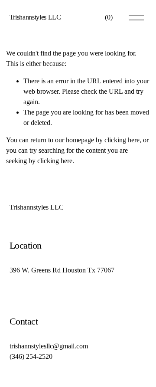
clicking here (122, 140)
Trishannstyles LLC (35, 17)
